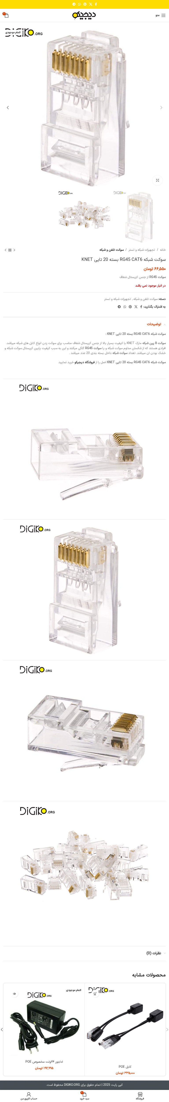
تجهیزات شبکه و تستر (142, 250)
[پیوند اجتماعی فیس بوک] (96, 4)
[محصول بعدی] (5, 250)
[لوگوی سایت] (84, 15)
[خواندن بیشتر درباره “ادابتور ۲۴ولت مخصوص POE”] (14, 993)
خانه (163, 250)
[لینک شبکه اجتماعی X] (91, 4)
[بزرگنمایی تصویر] (157, 180)
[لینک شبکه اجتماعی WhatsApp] (79, 4)
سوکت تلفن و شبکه (111, 250)
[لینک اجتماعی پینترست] (85, 4)
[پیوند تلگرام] (74, 4)
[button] (95, 993)
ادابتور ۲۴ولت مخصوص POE (44, 1062)
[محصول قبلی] (14, 250)
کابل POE (125, 1067)
